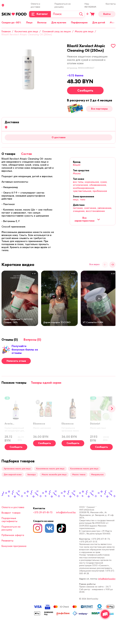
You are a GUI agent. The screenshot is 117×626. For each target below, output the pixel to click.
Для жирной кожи (12, 474)
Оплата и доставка (13, 507)
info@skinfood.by (66, 512)
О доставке (59, 137)
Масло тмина (78, 474)
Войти (107, 14)
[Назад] (105, 265)
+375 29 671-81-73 (42, 512)
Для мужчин (58, 22)
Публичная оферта (13, 535)
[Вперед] (111, 408)
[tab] (8, 154)
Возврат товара (11, 512)
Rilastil (76, 165)
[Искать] (81, 14)
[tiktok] (61, 528)
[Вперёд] (112, 265)
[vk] (49, 528)
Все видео (94, 264)
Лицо (29, 22)
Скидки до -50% (11, 22)
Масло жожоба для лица (54, 474)
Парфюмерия (79, 22)
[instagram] (37, 528)
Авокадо (31, 474)
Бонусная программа (14, 546)
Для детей (98, 22)
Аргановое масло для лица (17, 468)
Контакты (111, 4)
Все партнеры (99, 108)
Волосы (41, 22)
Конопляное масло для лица (50, 468)
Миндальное (97, 474)
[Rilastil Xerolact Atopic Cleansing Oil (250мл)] (28, 70)
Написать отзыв (16, 361)
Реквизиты (7, 540)
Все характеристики (84, 219)
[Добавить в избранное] (113, 46)
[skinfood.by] (14, 14)
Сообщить (85, 90)
